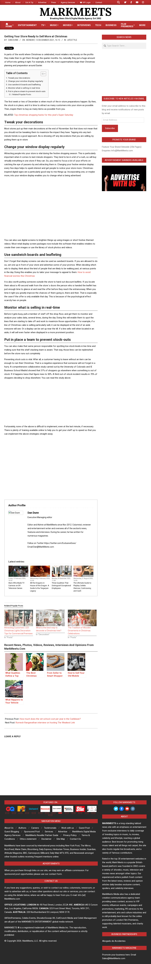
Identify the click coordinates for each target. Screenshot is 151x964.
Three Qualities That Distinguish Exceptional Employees (61, 585)
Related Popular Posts (21, 94)
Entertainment (88, 576)
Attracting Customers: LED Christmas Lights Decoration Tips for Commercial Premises (18, 630)
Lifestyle (72, 40)
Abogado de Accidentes (113, 941)
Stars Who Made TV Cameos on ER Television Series (16, 585)
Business (67, 576)
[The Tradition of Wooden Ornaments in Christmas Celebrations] (82, 618)
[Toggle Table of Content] (41, 73)
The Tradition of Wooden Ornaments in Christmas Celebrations (79, 630)
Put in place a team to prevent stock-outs (26, 91)
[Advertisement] (58, 186)
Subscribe (110, 128)
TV (27, 576)
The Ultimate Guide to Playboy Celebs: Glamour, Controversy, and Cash (82, 587)
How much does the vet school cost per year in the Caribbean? (50, 719)
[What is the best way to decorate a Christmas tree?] (50, 618)
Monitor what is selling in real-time (24, 88)
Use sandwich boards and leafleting (24, 84)
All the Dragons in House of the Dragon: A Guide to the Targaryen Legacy (39, 587)
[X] (32, 553)
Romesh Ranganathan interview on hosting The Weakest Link (45, 722)
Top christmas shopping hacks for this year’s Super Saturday (43, 115)
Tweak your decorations (19, 78)
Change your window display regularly (25, 81)
